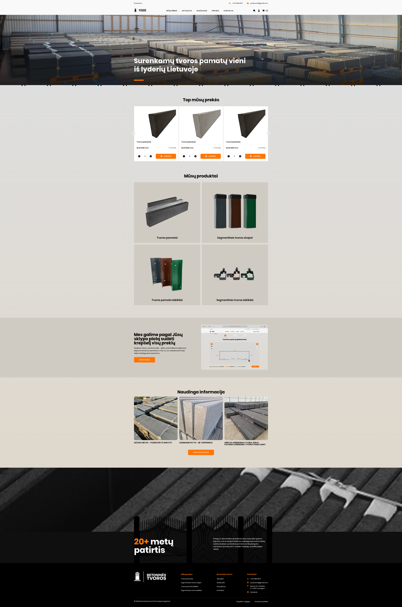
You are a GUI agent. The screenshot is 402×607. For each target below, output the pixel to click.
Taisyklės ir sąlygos (243, 602)
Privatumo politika (261, 602)
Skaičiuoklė (201, 11)
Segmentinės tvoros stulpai (191, 583)
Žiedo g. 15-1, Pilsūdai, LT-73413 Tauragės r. (257, 587)
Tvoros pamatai (187, 579)
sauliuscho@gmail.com (259, 3)
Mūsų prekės (171, 11)
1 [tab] (139, 80)
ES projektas (221, 586)
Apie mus (215, 11)
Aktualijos (187, 11)
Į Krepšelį (167, 156)
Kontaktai (228, 11)
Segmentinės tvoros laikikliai (191, 590)
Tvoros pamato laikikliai (189, 586)
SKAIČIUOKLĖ (144, 360)
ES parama (138, 3)
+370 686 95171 (237, 3)
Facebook (253, 592)
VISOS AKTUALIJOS (201, 452)
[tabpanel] (201, 50)
